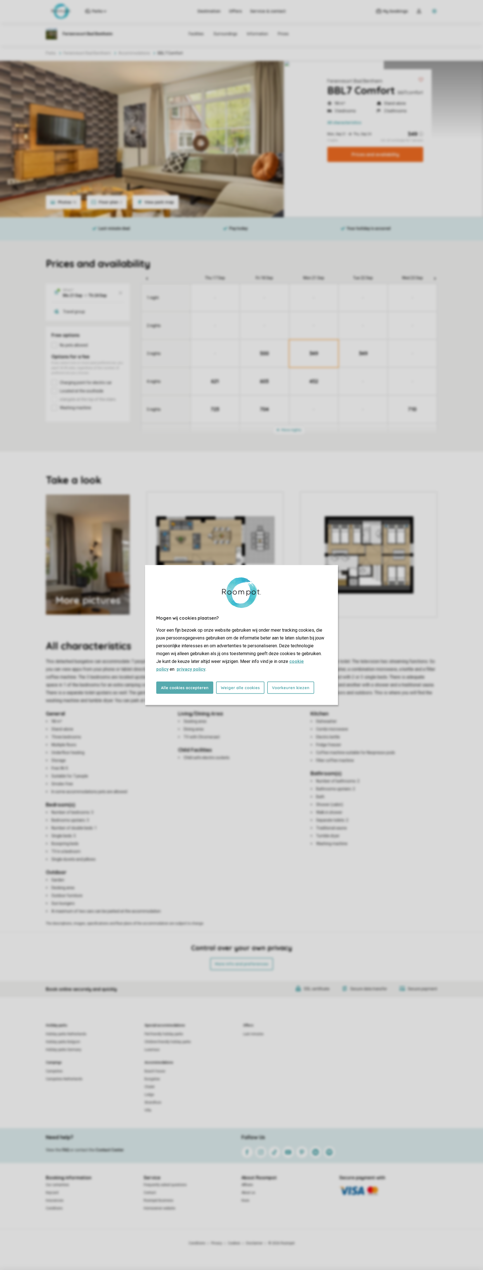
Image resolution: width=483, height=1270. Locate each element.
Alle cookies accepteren (185, 687)
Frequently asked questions (165, 1185)
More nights (291, 430)
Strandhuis (153, 1102)
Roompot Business (158, 1200)
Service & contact (268, 11)
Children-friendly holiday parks (168, 1042)
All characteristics (344, 122)
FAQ (65, 1150)
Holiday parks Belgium (63, 1042)
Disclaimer (254, 1243)
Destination (209, 11)
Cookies (234, 1243)
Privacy (216, 1243)
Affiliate (247, 1185)
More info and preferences (241, 963)
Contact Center (110, 1150)
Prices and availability (375, 154)
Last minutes (253, 1034)
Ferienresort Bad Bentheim (354, 81)
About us (248, 1193)
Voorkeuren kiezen (290, 687)
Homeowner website (159, 1208)
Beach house (155, 1071)
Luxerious (152, 1050)
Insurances (54, 1200)
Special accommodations (165, 1025)
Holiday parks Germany (63, 1050)
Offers (235, 11)
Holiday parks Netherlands (66, 1034)
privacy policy (191, 669)
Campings (54, 1062)
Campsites (54, 1071)
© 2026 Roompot (281, 1243)
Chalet (150, 1087)
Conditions (54, 1208)
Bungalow (152, 1079)
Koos (245, 1200)
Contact (150, 1193)
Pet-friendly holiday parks (164, 1034)
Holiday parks (56, 1025)
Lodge (149, 1095)
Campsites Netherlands (64, 1079)
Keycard (52, 1193)
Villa (148, 1110)
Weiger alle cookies (240, 687)
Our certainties (57, 1185)
